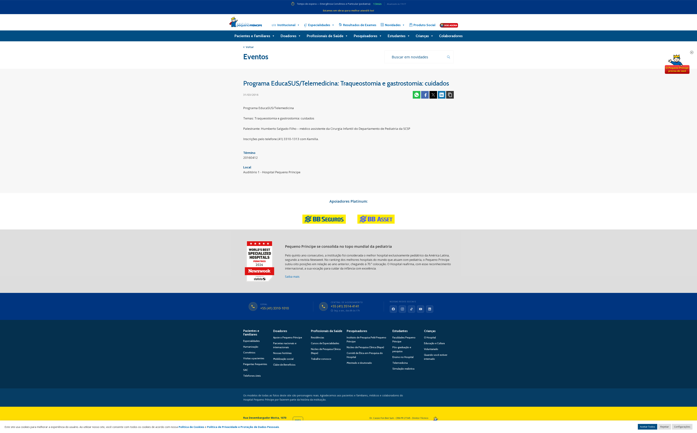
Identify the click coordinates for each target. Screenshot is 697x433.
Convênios (249, 352)
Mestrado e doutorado (359, 362)
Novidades (393, 25)
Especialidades (319, 25)
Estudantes (396, 36)
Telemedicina (400, 362)
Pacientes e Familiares (252, 36)
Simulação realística (403, 368)
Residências (317, 337)
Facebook (425, 95)
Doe (677, 64)
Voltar (250, 47)
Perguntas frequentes (255, 364)
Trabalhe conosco (321, 359)
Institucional (286, 25)
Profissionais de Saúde (325, 36)
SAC (245, 370)
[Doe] (449, 25)
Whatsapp (416, 95)
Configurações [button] (682, 426)
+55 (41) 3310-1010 (274, 308)
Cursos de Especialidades (325, 343)
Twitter (433, 95)
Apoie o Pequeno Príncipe (287, 337)
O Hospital (430, 337)
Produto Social (424, 25)
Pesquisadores (365, 36)
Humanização (250, 346)
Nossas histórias (282, 353)
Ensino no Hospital (402, 357)
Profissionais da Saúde (326, 331)
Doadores (288, 36)
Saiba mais (292, 277)
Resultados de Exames (359, 25)
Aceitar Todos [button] (647, 426)
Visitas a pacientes (253, 358)
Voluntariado (431, 349)
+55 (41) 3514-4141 (345, 306)
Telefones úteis (252, 375)
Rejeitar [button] (664, 426)
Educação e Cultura (434, 343)
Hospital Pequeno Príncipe (245, 23)
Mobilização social (283, 359)
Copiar (450, 95)
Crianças (422, 36)
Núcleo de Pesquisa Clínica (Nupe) (365, 347)
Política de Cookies (191, 427)
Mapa (298, 420)
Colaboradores (451, 36)
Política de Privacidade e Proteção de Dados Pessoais (243, 427)
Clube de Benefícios (284, 364)
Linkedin (441, 95)
